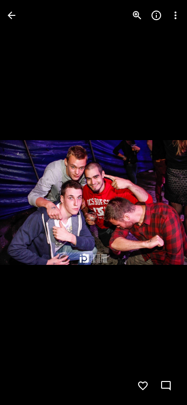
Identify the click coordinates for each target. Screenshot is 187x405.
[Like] (143, 386)
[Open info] (156, 15)
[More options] (175, 15)
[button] (26, 202)
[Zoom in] (137, 15)
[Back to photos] (11, 15)
